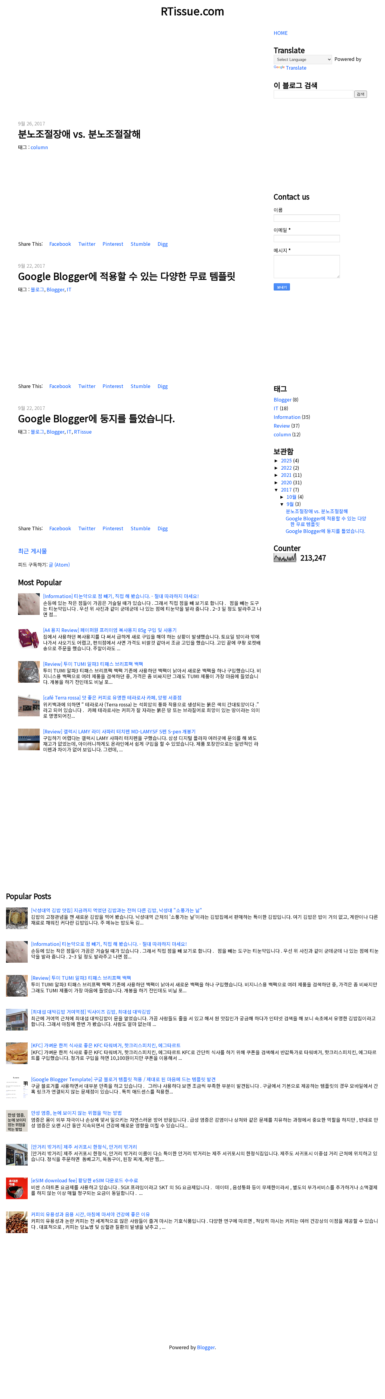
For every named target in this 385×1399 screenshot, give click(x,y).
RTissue (83, 431)
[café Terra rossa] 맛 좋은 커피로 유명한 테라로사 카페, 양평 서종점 (112, 697)
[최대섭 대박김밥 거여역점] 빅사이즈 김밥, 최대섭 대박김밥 (91, 1011)
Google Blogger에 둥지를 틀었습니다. (96, 418)
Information (287, 416)
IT (69, 289)
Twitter (86, 244)
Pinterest (112, 244)
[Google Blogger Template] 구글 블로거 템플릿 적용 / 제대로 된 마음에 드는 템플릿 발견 (123, 1079)
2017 (287, 489)
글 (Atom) (59, 564)
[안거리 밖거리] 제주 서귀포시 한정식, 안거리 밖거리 (84, 1146)
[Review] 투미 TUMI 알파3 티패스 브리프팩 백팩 (93, 663)
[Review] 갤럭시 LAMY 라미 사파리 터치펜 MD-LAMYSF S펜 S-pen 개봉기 (119, 731)
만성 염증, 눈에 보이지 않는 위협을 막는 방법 (76, 1112)
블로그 (37, 289)
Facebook (59, 244)
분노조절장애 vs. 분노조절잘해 (79, 133)
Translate (296, 67)
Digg (162, 244)
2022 (287, 467)
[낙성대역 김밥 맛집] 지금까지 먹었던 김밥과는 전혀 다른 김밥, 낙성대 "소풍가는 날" (116, 910)
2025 (287, 460)
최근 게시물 (32, 550)
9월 (291, 503)
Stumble (139, 244)
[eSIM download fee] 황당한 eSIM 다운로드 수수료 (84, 1180)
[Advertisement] (140, 69)
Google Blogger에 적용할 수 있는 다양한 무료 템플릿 (127, 276)
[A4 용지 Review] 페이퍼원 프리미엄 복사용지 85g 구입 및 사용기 (110, 629)
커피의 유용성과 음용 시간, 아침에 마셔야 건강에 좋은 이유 (90, 1214)
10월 (292, 496)
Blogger (55, 289)
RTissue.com (192, 10)
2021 (287, 474)
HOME (281, 32)
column (39, 147)
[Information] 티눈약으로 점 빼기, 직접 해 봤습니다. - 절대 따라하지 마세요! (121, 596)
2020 (287, 482)
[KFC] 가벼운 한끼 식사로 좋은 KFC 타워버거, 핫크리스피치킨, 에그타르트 (106, 1045)
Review (282, 425)
